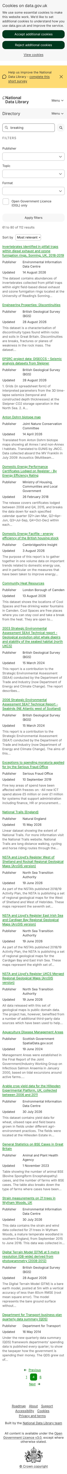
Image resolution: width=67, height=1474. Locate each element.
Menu (56, 100)
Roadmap (19, 1406)
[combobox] (33, 157)
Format (7, 183)
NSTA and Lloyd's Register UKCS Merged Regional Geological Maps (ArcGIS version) (33, 978)
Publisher (9, 148)
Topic (6, 166)
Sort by (7, 237)
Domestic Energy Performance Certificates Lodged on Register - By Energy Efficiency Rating (29, 471)
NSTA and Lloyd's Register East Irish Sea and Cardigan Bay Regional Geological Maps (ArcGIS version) (32, 920)
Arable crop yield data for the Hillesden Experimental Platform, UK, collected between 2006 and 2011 (31, 1090)
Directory (11, 113)
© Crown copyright (33, 1466)
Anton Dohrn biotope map (21, 417)
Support (47, 1406)
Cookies (43, 1411)
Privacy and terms (32, 1416)
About (33, 1406)
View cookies (33, 55)
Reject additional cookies (33, 45)
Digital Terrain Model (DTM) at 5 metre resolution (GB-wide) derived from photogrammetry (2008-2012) (30, 1256)
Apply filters (34, 218)
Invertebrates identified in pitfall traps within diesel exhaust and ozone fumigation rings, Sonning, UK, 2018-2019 (33, 251)
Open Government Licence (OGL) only (31, 203)
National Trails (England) (20, 812)
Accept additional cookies (33, 34)
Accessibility (24, 1411)
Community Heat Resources (23, 583)
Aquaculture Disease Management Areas (32, 1032)
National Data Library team (42, 1423)
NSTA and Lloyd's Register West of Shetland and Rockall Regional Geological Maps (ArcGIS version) (33, 861)
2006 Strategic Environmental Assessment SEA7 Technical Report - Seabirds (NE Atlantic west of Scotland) (31, 704)
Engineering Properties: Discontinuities (31, 305)
